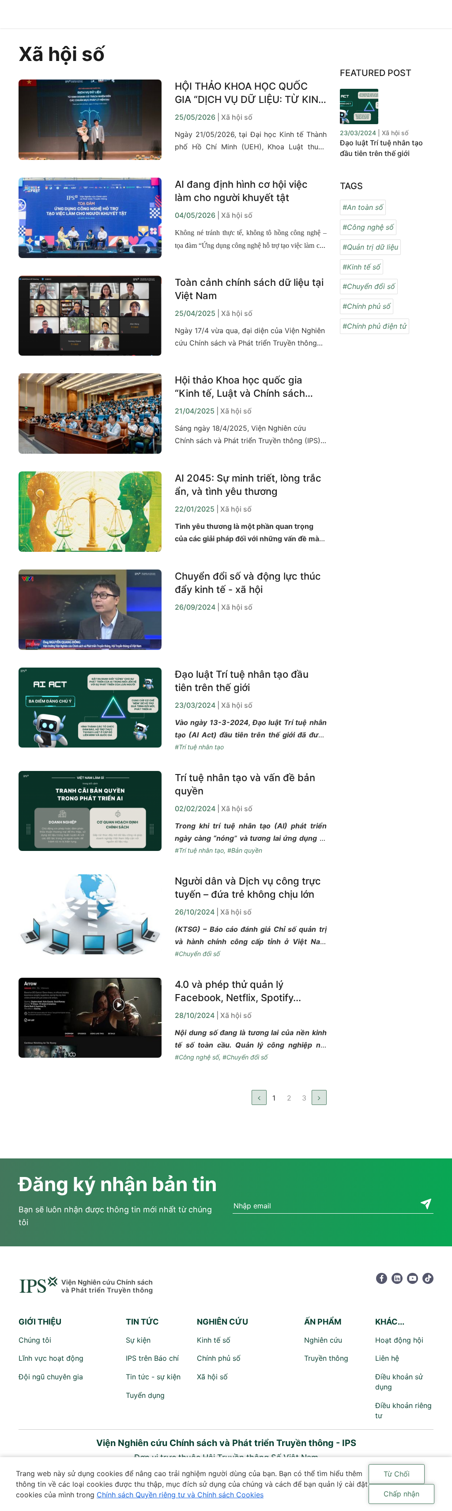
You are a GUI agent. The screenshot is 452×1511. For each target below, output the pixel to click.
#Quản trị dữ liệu (370, 247)
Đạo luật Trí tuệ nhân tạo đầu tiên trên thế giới (242, 680)
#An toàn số (363, 207)
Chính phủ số (219, 1358)
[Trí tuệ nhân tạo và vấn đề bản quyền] (90, 814)
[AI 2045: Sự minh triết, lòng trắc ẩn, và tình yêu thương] (90, 511)
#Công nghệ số (197, 1057)
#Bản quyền (244, 850)
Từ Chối (397, 1473)
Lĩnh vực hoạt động (51, 1358)
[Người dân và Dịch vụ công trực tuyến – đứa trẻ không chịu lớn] (90, 917)
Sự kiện (138, 1340)
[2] (319, 1097)
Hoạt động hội (399, 1340)
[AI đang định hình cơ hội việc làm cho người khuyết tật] (90, 218)
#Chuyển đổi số (197, 953)
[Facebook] (381, 1278)
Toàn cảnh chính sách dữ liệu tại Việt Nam (249, 289)
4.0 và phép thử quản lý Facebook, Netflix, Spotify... (238, 991)
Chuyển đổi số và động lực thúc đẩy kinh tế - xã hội (248, 582)
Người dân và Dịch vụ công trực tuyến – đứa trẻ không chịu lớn (248, 887)
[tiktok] (427, 1278)
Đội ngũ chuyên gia (51, 1376)
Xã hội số (212, 1376)
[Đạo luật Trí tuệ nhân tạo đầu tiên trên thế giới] (90, 710)
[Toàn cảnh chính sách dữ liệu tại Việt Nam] (90, 316)
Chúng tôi (35, 1340)
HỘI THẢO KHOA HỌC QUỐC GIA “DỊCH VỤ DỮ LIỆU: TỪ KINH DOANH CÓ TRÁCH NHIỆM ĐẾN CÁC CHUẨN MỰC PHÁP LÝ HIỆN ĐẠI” (250, 93)
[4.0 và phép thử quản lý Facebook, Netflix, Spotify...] (90, 1020)
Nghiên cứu (323, 1340)
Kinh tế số (213, 1340)
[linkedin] (397, 1278)
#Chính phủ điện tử (375, 326)
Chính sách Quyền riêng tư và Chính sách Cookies (180, 1494)
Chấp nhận (401, 1493)
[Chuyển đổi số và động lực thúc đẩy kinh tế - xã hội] (90, 609)
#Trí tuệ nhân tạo (199, 747)
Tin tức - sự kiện (153, 1376)
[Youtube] (412, 1278)
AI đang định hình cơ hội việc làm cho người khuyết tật (241, 190)
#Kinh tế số (361, 266)
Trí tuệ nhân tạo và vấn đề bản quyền (245, 784)
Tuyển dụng (145, 1395)
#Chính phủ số (367, 306)
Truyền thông (326, 1358)
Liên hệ (387, 1358)
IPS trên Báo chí (152, 1358)
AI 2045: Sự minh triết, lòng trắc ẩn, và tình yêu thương (248, 484)
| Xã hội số (234, 117)
